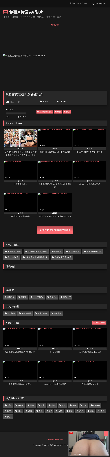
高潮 (30, 411)
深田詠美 (57, 313)
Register (102, 3)
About (45, 101)
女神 (41, 411)
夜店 (68, 112)
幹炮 (81, 411)
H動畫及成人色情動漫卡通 (37, 257)
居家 (53, 405)
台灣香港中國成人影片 (37, 251)
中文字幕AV (38, 297)
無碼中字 (67, 297)
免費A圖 (55, 25)
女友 (60, 411)
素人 (9, 417)
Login (93, 3)
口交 (9, 411)
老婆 (9, 405)
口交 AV (53, 297)
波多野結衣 (42, 313)
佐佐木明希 (26, 313)
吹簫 (71, 411)
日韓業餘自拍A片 (94, 251)
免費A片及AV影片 (25, 12)
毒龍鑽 (24, 297)
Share (63, 101)
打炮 (85, 405)
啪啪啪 (20, 405)
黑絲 (32, 405)
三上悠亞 (11, 313)
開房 (42, 405)
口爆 (92, 411)
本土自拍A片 (74, 251)
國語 (20, 411)
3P (50, 411)
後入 (63, 405)
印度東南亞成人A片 (63, 257)
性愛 (59, 112)
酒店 (102, 411)
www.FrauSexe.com (55, 439)
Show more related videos (55, 229)
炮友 (74, 405)
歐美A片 (57, 251)
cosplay (96, 405)
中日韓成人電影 (46, 112)
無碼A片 (10, 297)
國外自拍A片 (13, 257)
